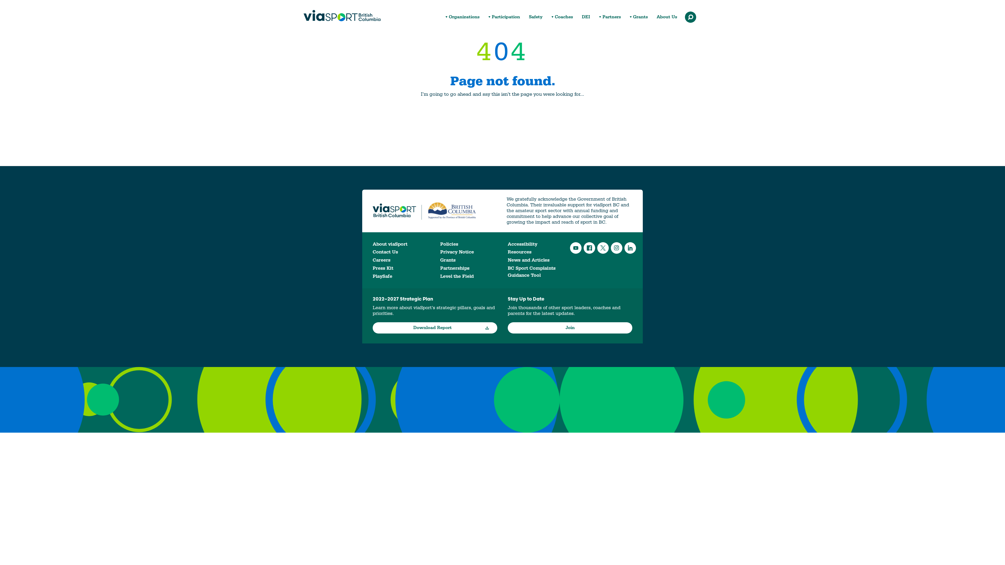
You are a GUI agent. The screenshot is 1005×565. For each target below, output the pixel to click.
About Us (667, 17)
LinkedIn (630, 248)
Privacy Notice (457, 252)
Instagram (616, 248)
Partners (611, 17)
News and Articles (529, 260)
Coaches (564, 17)
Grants (640, 17)
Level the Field (457, 276)
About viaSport (390, 244)
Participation (506, 17)
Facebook (589, 248)
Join (570, 328)
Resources (520, 252)
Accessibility (522, 244)
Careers (381, 260)
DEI (586, 17)
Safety (536, 17)
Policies (449, 244)
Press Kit (383, 268)
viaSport (342, 15)
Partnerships (455, 268)
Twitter (603, 248)
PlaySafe (382, 276)
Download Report (432, 328)
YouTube (576, 248)
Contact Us (385, 252)
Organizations (464, 17)
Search (690, 17)
